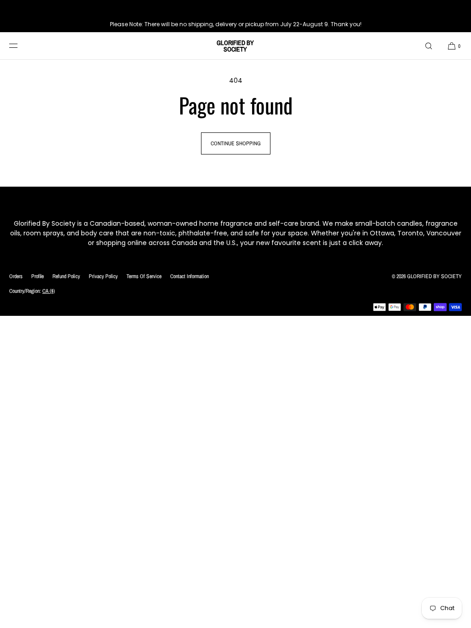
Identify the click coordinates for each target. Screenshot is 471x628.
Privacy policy (103, 276)
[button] (429, 45)
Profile (37, 276)
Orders (16, 276)
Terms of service (143, 276)
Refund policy (66, 276)
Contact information (189, 276)
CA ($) (48, 291)
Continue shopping (236, 143)
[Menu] (20, 45)
